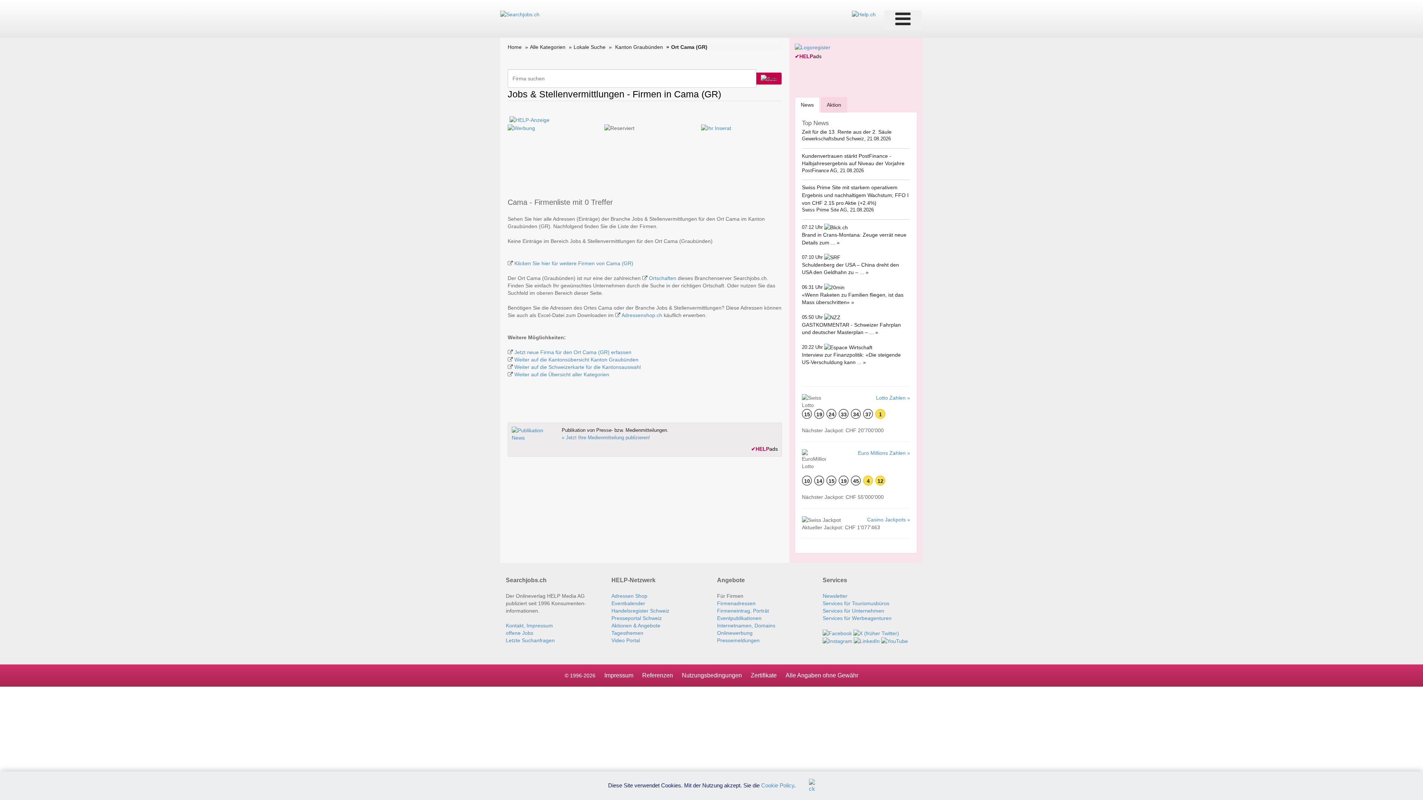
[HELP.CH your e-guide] (864, 14)
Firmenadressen (736, 603)
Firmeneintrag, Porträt (743, 611)
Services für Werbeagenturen (857, 618)
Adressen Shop (629, 596)
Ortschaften (662, 278)
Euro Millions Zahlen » (884, 453)
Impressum (618, 675)
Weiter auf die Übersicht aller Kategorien (561, 374)
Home (515, 47)
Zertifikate (764, 675)
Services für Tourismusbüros (856, 603)
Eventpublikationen (739, 618)
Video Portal (625, 640)
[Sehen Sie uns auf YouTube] (894, 641)
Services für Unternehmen (853, 611)
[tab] (807, 104)
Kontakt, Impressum (529, 626)
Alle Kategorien (547, 47)
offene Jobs (519, 633)
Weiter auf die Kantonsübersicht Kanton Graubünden (576, 360)
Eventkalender (628, 603)
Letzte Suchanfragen (530, 640)
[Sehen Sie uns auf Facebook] (837, 633)
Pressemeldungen (738, 640)
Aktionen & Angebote (635, 626)
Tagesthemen (627, 633)
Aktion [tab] (834, 105)
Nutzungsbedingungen (712, 675)
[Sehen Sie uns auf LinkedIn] (867, 641)
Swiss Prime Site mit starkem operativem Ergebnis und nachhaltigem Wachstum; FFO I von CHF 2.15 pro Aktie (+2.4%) (855, 195)
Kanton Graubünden (639, 47)
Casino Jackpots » (888, 520)
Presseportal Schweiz (636, 618)
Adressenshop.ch (641, 315)
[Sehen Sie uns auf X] (876, 633)
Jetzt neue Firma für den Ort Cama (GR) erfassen (572, 352)
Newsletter (835, 596)
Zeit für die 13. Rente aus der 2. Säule (847, 132)
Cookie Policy (777, 785)
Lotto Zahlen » (893, 398)
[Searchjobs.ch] (520, 14)
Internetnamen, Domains (746, 626)
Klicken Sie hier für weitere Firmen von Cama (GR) (573, 263)
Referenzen (657, 675)
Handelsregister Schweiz (640, 611)
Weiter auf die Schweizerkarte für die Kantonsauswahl (577, 367)
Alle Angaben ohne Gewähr (822, 675)
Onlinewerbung (735, 633)
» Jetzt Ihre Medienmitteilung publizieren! (606, 437)
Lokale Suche (590, 47)
